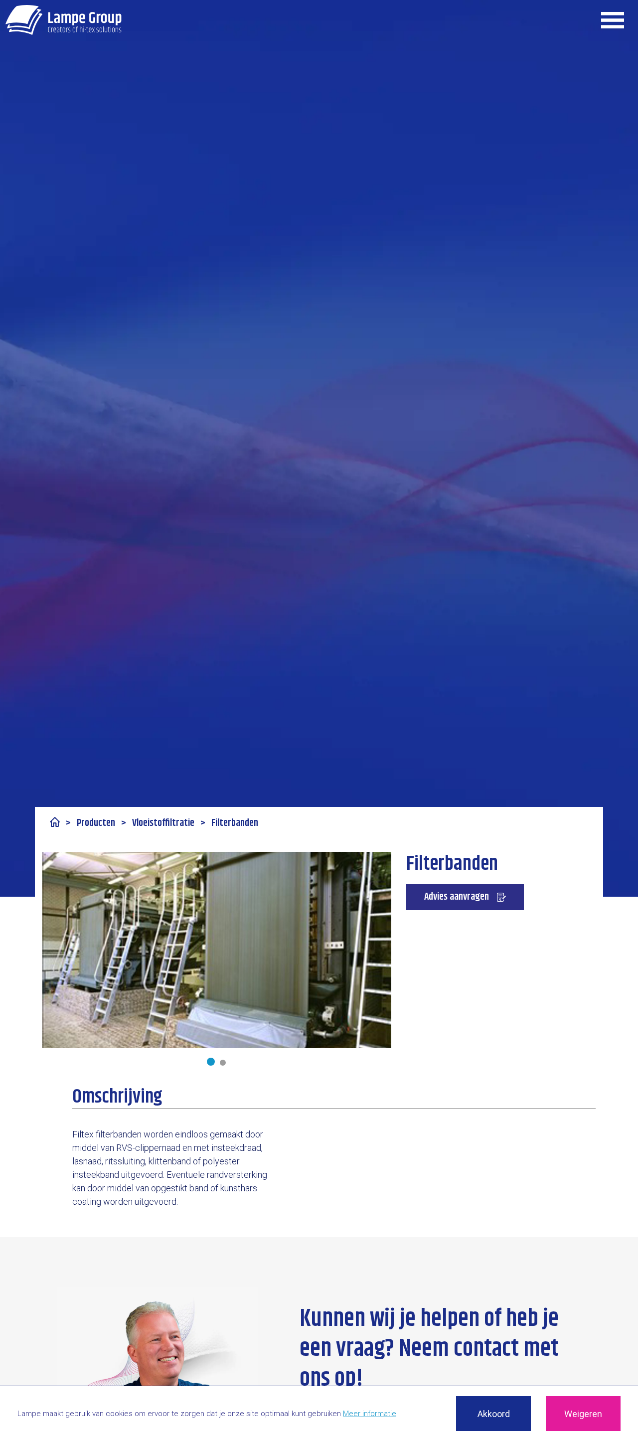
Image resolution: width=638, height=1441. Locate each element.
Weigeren (583, 1414)
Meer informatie (369, 1413)
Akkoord (494, 1414)
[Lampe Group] (64, 20)
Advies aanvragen (456, 897)
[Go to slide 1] (211, 1062)
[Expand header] (613, 20)
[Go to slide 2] (223, 1063)
